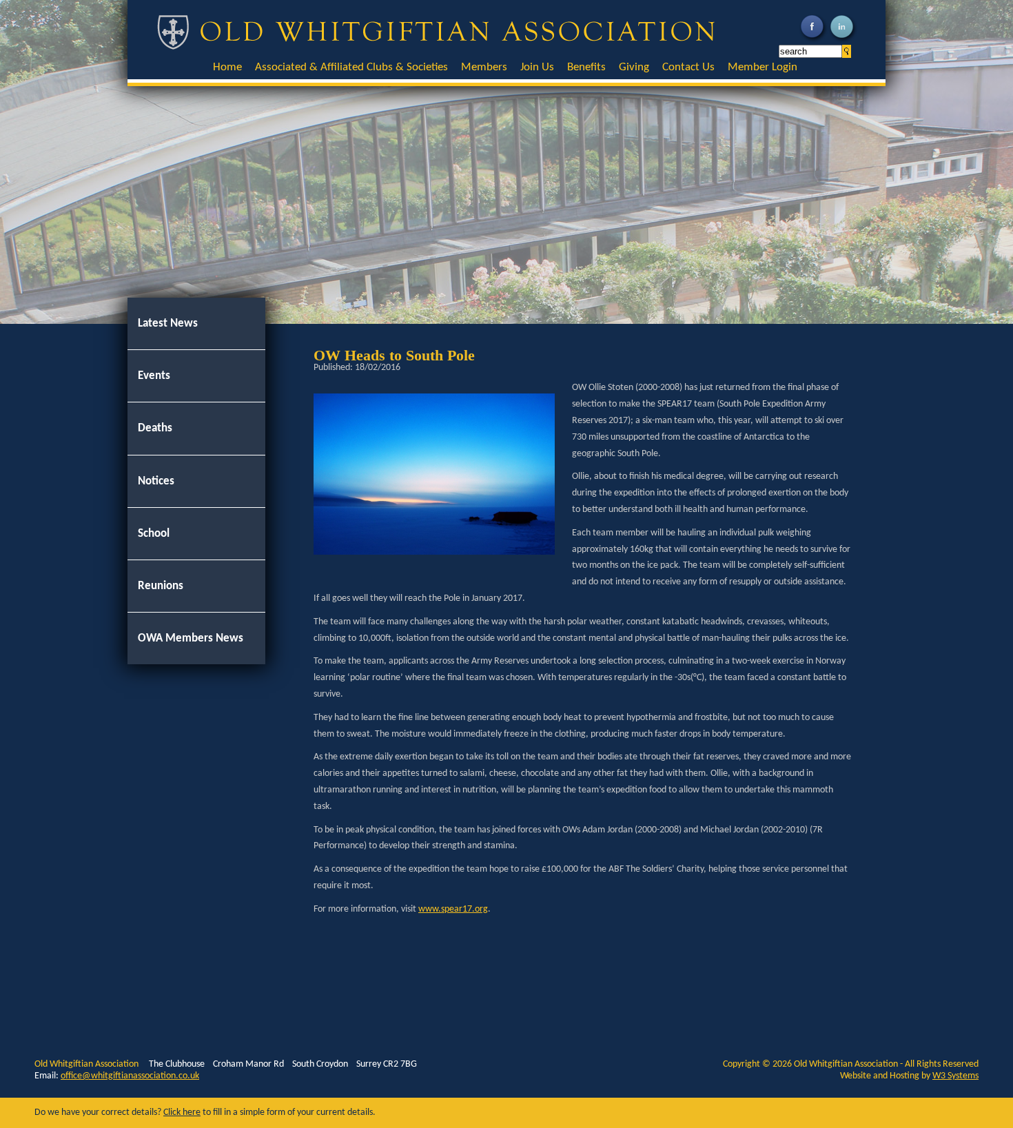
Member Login (762, 67)
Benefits (586, 67)
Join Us (537, 67)
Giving (634, 67)
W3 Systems (955, 1076)
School (154, 534)
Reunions (160, 586)
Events (154, 376)
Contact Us (688, 67)
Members (484, 67)
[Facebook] (813, 41)
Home (227, 67)
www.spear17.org (453, 909)
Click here (182, 1112)
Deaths (155, 428)
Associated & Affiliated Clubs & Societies (351, 67)
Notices (156, 481)
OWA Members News (190, 638)
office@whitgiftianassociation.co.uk (130, 1076)
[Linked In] (843, 41)
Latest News (168, 323)
